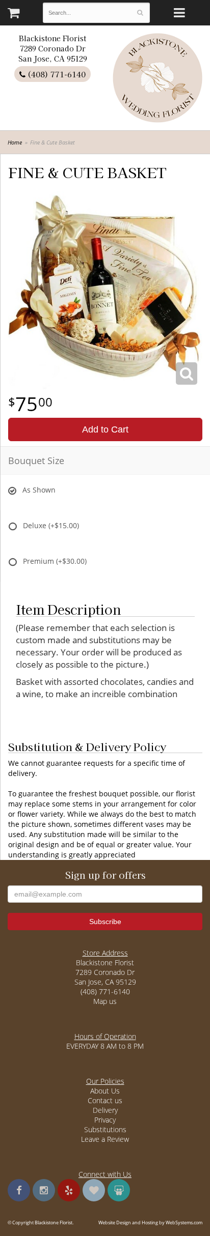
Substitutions (105, 1129)
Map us (105, 1001)
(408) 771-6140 (55, 74)
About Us (105, 1091)
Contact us (105, 1100)
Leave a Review (105, 1139)
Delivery (105, 1110)
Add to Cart (105, 429)
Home (15, 142)
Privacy (105, 1120)
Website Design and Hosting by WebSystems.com (150, 1222)
